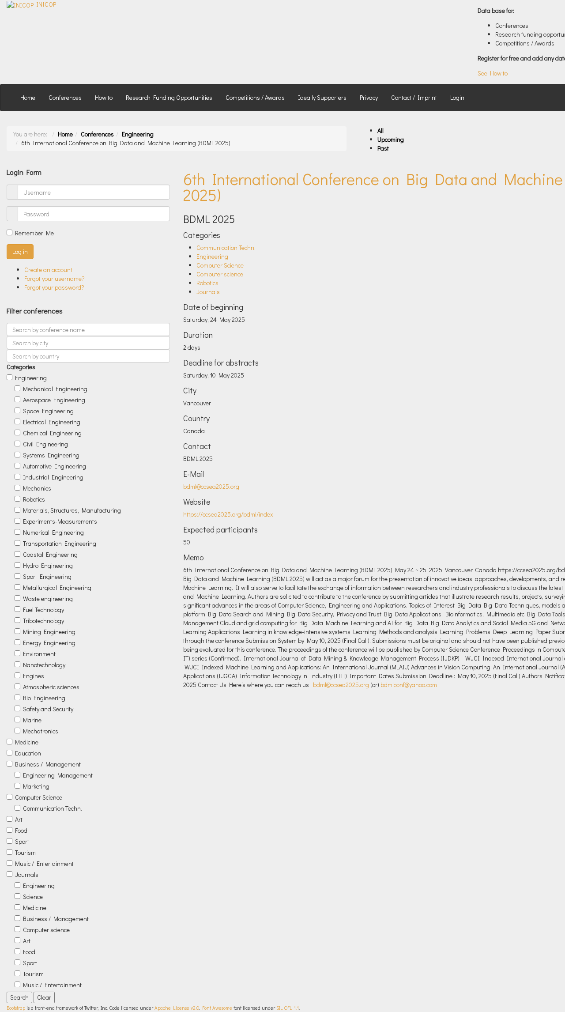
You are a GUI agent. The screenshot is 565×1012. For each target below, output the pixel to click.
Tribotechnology (43, 620)
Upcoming (390, 139)
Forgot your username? (54, 278)
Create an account (48, 269)
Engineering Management (58, 775)
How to (104, 97)
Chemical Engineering (52, 433)
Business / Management (48, 764)
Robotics (34, 499)
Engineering (138, 134)
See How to (493, 73)
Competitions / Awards (255, 97)
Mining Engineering (49, 631)
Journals (26, 874)
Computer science (46, 929)
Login (457, 97)
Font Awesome (217, 1007)
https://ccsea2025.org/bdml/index (228, 514)
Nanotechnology (44, 665)
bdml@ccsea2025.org (211, 486)
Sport (22, 841)
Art (19, 819)
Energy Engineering (49, 642)
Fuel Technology (43, 609)
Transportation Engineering (59, 543)
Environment (39, 653)
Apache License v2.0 (176, 1007)
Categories (21, 367)
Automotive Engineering (54, 466)
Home (27, 97)
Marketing (36, 786)
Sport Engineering (47, 576)
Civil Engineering (45, 444)
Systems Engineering (51, 455)
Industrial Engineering (53, 477)
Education (28, 753)
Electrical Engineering (51, 422)
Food (21, 830)
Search (19, 997)
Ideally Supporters (322, 97)
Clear (44, 997)
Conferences (65, 97)
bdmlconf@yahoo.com (408, 684)
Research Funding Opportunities (169, 97)
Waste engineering (48, 598)
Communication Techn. (52, 808)
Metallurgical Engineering (57, 587)
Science (33, 896)
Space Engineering (48, 411)
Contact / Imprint (414, 97)
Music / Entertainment (44, 863)
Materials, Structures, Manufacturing (72, 510)
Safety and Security (48, 709)
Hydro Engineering (48, 565)
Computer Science (38, 797)
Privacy (369, 97)
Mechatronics (40, 731)
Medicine (26, 742)
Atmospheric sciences (51, 687)
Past (383, 148)
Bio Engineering (44, 698)
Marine (32, 720)
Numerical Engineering (53, 532)
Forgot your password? (54, 287)
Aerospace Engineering (54, 400)
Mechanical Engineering (55, 389)
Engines (33, 676)
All (380, 130)
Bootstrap (16, 1007)
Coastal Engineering (50, 554)
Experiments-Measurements (60, 521)
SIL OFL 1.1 (287, 1007)
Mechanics (37, 488)
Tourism (25, 852)
